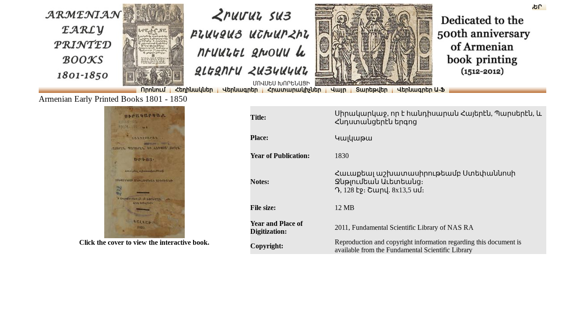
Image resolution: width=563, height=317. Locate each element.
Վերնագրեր (240, 89)
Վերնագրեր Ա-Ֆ (421, 89)
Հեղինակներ (194, 89)
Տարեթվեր (372, 89)
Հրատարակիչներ (294, 89)
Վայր (338, 89)
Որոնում (153, 89)
